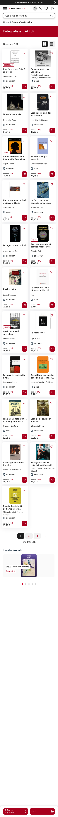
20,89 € (34, 438)
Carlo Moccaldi (9, 207)
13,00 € (6, 86)
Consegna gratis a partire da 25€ (29, 2)
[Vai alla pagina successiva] (45, 535)
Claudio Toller (36, 251)
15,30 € (33, 261)
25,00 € (6, 173)
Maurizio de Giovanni (39, 120)
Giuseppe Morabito (39, 163)
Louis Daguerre (9, 295)
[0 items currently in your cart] (52, 8)
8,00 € (5, 217)
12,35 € (6, 88)
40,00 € (33, 348)
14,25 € (34, 88)
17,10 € (34, 132)
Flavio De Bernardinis (12, 469)
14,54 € (34, 263)
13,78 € (6, 525)
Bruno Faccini (36, 468)
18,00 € (33, 130)
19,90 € (33, 217)
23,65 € (6, 307)
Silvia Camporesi (10, 76)
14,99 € (6, 130)
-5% (11, 86)
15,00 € (33, 86)
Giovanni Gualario (10, 426)
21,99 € (33, 436)
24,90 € (6, 305)
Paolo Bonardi (37, 75)
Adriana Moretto (44, 77)
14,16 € (34, 176)
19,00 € (6, 479)
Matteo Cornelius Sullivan (42, 382)
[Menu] (5, 8)
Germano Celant (10, 382)
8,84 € (34, 307)
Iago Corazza (8, 163)
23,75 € (6, 176)
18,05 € (6, 481)
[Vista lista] (52, 44)
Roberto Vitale (37, 207)
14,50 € (6, 523)
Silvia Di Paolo (9, 338)
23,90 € (33, 479)
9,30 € (33, 305)
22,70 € (34, 481)
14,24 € (6, 132)
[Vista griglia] (45, 44)
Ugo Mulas (35, 338)
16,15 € (6, 350)
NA (32, 295)
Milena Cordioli (9, 512)
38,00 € (34, 350)
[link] (35, 8)
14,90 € (33, 173)
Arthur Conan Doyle (11, 251)
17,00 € (6, 348)
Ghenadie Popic (9, 120)
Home (6, 22)
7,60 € (6, 219)
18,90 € (34, 219)
